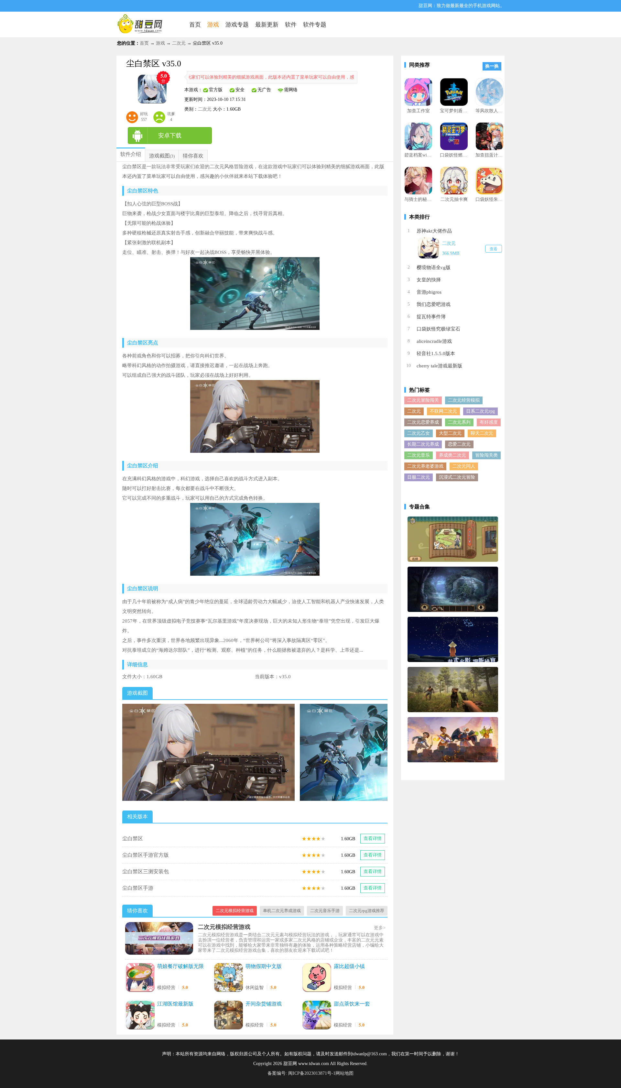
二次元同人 (463, 466)
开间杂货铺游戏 (263, 1003)
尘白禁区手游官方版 (145, 855)
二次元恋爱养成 (423, 422)
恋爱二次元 (459, 444)
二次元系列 (459, 422)
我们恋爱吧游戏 (434, 304)
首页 (144, 43)
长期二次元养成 (423, 444)
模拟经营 (166, 987)
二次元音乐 (418, 455)
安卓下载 (169, 135)
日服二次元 (418, 477)
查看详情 (373, 838)
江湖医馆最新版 (175, 1003)
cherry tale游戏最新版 (439, 365)
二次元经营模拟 (464, 400)
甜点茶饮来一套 (352, 1003)
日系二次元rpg (480, 411)
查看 (493, 249)
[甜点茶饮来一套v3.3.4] (316, 1015)
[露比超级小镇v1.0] (316, 978)
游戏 (160, 43)
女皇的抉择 (429, 279)
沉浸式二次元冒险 (457, 477)
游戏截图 (159, 155)
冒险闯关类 (486, 455)
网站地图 (344, 1073)
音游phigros (429, 292)
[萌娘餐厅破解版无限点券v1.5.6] (140, 978)
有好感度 (489, 422)
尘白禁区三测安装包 (145, 871)
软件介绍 (130, 154)
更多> (380, 927)
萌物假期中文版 (263, 966)
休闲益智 (254, 987)
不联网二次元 (443, 411)
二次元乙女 (418, 433)
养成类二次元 (452, 455)
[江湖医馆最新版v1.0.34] (140, 1015)
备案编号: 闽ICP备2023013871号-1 (301, 1073)
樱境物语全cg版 (434, 267)
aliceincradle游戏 (434, 341)
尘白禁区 (132, 838)
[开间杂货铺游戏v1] (228, 1015)
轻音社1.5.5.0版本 (436, 353)
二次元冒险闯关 (423, 400)
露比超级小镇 (349, 966)
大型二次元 (450, 433)
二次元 (179, 43)
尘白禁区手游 (137, 888)
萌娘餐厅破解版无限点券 (180, 966)
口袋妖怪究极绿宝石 (438, 329)
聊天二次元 (482, 433)
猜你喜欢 (193, 155)
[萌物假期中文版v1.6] (228, 978)
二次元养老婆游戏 (425, 466)
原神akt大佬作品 (434, 231)
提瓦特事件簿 (431, 316)
